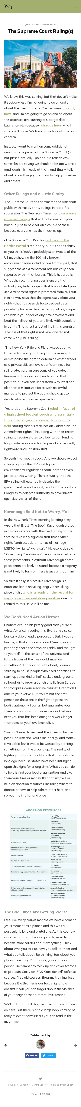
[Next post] (74, 1045)
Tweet (50, 1055)
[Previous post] (7, 1045)
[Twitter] (40, 1078)
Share (33, 1055)
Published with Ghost (61, 1084)
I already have (51, 125)
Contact (24, 1084)
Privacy (12, 1084)
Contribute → (39, 1084)
